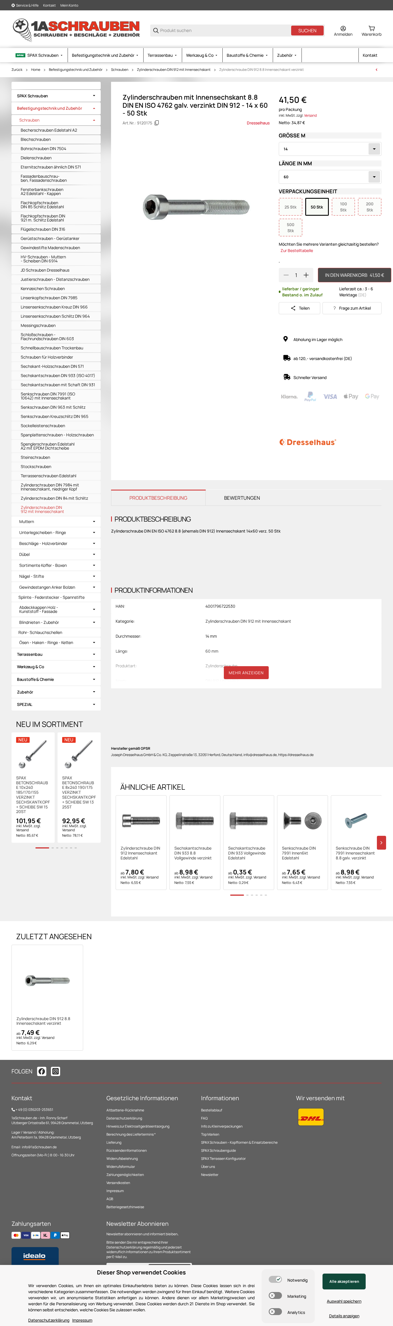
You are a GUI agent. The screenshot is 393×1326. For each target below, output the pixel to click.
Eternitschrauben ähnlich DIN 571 (51, 167)
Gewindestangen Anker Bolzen (47, 587)
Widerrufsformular (120, 1166)
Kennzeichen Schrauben (43, 288)
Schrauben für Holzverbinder (47, 357)
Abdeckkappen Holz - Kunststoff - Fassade (38, 609)
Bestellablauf (211, 1110)
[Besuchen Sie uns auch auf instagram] (55, 1071)
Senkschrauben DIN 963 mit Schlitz (53, 407)
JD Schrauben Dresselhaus (45, 270)
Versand (310, 115)
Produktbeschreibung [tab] (158, 498)
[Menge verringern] (286, 275)
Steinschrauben (35, 457)
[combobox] (330, 149)
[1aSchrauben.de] (76, 30)
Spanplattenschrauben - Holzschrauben (57, 434)
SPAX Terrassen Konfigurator (223, 1158)
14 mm (211, 636)
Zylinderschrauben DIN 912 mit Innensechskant (174, 69)
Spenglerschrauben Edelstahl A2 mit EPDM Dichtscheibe (48, 446)
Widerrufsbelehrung (122, 1158)
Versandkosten (118, 1182)
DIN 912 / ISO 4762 (222, 680)
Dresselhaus (258, 123)
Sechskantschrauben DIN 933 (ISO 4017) (58, 375)
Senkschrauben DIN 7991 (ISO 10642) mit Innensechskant (48, 396)
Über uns (208, 1166)
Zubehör (25, 692)
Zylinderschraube (221, 665)
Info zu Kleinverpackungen (222, 1126)
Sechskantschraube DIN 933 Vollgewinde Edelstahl (247, 853)
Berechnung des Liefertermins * (131, 1134)
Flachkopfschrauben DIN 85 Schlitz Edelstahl (42, 204)
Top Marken (210, 1134)
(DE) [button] (362, 295)
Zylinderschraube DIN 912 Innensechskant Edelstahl (140, 853)
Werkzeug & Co (30, 666)
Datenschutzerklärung (124, 1118)
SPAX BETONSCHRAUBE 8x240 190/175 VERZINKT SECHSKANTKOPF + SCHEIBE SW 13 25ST (79, 793)
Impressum (115, 1190)
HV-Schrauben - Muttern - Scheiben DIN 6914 (43, 259)
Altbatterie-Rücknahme (125, 1110)
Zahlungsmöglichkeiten (125, 1174)
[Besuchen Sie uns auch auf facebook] (41, 1071)
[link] (56, 96)
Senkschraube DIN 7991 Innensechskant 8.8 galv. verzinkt (355, 853)
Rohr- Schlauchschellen (40, 632)
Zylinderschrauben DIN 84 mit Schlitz (54, 498)
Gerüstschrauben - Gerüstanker (50, 238)
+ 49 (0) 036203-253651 (34, 1109)
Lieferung (113, 1142)
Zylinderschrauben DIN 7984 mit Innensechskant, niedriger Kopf (50, 487)
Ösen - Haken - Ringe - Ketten (46, 643)
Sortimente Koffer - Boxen (43, 565)
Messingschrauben (38, 325)
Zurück (17, 69)
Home (35, 69)
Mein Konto (69, 5)
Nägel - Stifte (31, 576)
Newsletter (209, 1174)
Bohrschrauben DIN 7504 (43, 148)
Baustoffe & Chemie (35, 679)
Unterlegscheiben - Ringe (42, 533)
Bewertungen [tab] (242, 498)
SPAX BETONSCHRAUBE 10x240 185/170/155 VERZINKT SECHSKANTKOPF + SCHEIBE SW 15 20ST (33, 795)
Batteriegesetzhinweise (125, 1206)
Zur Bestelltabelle (297, 250)
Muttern (26, 522)
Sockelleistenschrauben (43, 425)
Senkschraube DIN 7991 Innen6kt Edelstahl (299, 853)
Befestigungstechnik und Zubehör (75, 69)
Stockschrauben (36, 466)
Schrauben (119, 69)
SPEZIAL (24, 704)
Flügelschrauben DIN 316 (43, 229)
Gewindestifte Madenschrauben (50, 247)
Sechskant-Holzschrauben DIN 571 (52, 366)
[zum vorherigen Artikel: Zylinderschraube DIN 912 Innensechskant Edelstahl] (376, 70)
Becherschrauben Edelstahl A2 (49, 130)
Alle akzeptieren (344, 1281)
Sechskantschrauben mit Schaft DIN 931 (58, 384)
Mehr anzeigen (246, 672)
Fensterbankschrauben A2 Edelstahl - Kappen (42, 191)
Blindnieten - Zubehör (39, 622)
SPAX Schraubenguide (218, 1150)
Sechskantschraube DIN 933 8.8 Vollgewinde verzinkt (193, 853)
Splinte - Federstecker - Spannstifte (51, 597)
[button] (141, 820)
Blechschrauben (36, 139)
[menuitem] (40, 55)
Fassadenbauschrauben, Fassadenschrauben (44, 178)
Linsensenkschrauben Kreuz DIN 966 (54, 307)
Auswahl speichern (344, 1301)
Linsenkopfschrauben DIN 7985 (49, 297)
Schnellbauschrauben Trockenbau (52, 348)
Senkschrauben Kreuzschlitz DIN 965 (54, 416)
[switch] (275, 1279)
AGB (109, 1198)
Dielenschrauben (36, 157)
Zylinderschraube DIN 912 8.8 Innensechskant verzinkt (261, 69)
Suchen (307, 30)
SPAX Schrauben (32, 95)
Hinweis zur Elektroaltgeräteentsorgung (137, 1126)
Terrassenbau (30, 654)
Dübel (24, 554)
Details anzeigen (344, 1316)
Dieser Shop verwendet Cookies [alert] (141, 1272)
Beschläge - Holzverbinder (43, 543)
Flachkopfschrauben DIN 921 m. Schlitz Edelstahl (43, 218)
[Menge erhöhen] (306, 275)
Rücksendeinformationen (126, 1150)
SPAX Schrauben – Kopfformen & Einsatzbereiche (239, 1142)
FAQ (204, 1118)
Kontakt (49, 5)
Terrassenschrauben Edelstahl (48, 475)
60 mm (211, 651)
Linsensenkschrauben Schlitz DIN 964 (55, 316)
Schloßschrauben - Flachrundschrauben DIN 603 (47, 336)
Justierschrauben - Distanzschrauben (55, 279)
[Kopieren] (156, 123)
